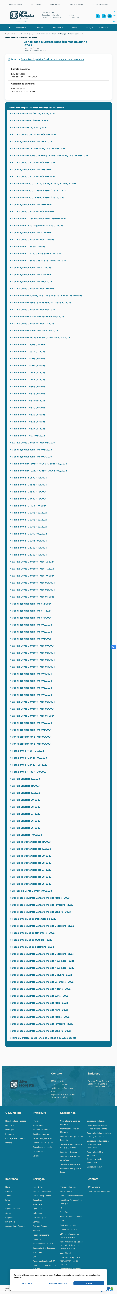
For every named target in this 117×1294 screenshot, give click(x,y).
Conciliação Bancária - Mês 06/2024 (31, 680)
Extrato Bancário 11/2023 (25, 785)
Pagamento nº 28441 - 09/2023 (28, 757)
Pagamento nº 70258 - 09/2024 (28, 512)
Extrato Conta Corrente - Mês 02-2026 (32, 176)
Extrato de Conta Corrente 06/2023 (30, 876)
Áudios (8, 1195)
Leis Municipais (39, 1217)
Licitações (37, 1213)
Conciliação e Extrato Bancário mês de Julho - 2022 (39, 995)
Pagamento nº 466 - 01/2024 (27, 750)
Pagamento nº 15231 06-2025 (27, 435)
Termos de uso (27, 1283)
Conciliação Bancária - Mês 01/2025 (31, 638)
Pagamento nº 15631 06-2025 (27, 400)
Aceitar (89, 1283)
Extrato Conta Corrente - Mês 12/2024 (32, 561)
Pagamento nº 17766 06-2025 (27, 372)
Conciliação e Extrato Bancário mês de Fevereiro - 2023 (41, 904)
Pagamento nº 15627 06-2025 (27, 428)
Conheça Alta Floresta (15, 1138)
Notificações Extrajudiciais (71, 1195)
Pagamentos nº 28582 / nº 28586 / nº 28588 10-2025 (40, 302)
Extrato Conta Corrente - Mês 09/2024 (32, 582)
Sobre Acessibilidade (100, 4)
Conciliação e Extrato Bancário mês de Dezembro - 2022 (42, 925)
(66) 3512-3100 (48, 13)
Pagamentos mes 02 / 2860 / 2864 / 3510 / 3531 (38, 197)
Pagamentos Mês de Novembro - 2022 (32, 932)
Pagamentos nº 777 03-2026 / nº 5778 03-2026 (37, 148)
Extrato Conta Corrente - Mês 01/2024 (32, 715)
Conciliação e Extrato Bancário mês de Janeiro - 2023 (40, 911)
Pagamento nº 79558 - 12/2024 (28, 484)
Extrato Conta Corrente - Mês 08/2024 (32, 589)
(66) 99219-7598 (61, 1084)
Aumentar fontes (15, 4)
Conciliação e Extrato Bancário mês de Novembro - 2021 (42, 960)
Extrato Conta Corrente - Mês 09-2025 (32, 309)
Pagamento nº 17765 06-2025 (27, 379)
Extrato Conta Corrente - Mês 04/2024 (32, 666)
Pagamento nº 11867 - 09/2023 (28, 771)
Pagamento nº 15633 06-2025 (27, 393)
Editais (36, 1156)
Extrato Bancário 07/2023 (25, 813)
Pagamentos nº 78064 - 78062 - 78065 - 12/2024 (38, 463)
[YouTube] (110, 16)
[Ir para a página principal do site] (22, 15)
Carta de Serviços (40, 1226)
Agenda (8, 1191)
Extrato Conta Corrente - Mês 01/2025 (32, 596)
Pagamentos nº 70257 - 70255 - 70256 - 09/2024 (38, 470)
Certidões (64, 1212)
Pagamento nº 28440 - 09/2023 (28, 764)
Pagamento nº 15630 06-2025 (27, 407)
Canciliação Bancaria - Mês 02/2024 (31, 736)
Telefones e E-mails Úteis (99, 1191)
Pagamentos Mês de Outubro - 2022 (31, 939)
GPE (34, 1257)
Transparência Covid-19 (43, 1243)
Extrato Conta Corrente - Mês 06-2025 (32, 442)
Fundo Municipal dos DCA (44, 1261)
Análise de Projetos (68, 1187)
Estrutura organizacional (43, 1138)
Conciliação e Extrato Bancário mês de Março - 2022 (39, 1017)
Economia (9, 1134)
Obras (8, 1213)
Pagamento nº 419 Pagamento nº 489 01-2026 (36, 225)
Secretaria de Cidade (69, 1152)
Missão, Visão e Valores (43, 1143)
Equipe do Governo (41, 1129)
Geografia (9, 1125)
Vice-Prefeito (38, 1125)
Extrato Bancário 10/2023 (25, 792)
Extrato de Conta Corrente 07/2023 (30, 869)
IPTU (62, 1221)
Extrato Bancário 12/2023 (25, 778)
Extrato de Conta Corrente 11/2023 (30, 841)
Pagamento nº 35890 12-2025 (27, 246)
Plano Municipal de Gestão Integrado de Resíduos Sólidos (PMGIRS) (71, 1245)
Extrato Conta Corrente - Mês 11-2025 (32, 323)
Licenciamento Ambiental (70, 1268)
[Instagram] (104, 16)
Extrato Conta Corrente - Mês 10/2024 (32, 575)
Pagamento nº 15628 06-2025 (27, 421)
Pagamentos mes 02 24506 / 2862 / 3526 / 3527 (38, 190)
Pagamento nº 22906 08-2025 (28, 344)
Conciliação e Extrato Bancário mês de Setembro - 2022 (41, 981)
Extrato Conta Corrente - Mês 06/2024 (32, 652)
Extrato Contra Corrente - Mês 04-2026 (33, 134)
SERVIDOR (37, 1252)
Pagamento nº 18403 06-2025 (27, 358)
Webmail (36, 1230)
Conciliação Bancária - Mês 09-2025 (31, 281)
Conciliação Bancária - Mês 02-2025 (31, 456)
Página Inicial (10, 34)
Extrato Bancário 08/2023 (25, 806)
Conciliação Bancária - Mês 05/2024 (31, 687)
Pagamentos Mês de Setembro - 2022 (32, 946)
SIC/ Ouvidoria (94, 1187)
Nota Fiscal (38, 1204)
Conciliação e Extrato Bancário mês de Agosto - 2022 (40, 988)
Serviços (89, 27)
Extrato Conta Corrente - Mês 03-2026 (32, 162)
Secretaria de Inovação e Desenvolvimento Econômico (98, 1144)
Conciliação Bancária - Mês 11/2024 (30, 610)
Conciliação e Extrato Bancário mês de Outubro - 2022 (41, 974)
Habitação (37, 1209)
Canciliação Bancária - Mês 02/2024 (31, 743)
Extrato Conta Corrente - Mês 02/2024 (32, 708)
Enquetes (9, 1217)
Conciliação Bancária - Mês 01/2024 (31, 729)
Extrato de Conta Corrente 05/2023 (30, 883)
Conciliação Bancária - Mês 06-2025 (31, 449)
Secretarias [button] (57, 27)
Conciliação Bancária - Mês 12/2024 (30, 603)
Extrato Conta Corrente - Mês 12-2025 (32, 239)
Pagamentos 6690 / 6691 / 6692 (29, 120)
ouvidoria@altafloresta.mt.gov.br (63, 1089)
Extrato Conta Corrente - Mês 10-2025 (32, 288)
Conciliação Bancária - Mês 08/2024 (31, 631)
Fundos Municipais (68, 1225)
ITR (61, 1208)
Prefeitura (39, 27)
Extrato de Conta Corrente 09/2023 (30, 855)
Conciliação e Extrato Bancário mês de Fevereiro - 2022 (41, 1024)
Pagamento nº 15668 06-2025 (27, 386)
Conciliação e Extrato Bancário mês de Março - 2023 (40, 897)
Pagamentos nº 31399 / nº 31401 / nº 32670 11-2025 (40, 337)
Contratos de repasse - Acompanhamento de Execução (70, 1260)
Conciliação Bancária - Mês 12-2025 (31, 232)
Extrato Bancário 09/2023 (25, 799)
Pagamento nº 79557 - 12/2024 (28, 491)
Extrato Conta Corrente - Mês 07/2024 (32, 645)
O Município (21, 27)
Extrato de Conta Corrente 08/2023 (30, 862)
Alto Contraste (36, 4)
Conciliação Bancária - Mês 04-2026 (31, 141)
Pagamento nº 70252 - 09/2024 (28, 533)
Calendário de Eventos (15, 1226)
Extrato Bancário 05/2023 (25, 827)
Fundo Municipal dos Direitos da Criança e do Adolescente (57, 34)
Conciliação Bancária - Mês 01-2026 (31, 204)
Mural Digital (65, 1253)
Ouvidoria (37, 1239)
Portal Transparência (42, 1195)
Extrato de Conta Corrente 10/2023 (30, 848)
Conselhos (37, 1200)
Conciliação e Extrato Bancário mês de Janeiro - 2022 (40, 1031)
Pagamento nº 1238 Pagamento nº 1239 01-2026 (38, 218)
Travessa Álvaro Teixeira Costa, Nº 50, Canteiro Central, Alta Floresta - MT (99, 1084)
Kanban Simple (66, 1191)
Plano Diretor (38, 1187)
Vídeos (8, 1204)
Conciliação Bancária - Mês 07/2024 (31, 673)
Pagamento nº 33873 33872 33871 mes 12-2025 (38, 260)
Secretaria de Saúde (96, 1167)
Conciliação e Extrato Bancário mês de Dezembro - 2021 (42, 953)
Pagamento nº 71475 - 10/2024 (28, 505)
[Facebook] (98, 16)
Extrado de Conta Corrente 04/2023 (31, 890)
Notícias (8, 1187)
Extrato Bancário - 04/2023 (26, 834)
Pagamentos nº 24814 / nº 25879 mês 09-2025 (37, 316)
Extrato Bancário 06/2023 (25, 820)
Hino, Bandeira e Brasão (15, 1121)
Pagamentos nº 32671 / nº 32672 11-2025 (34, 330)
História (8, 1143)
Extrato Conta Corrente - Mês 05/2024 (32, 659)
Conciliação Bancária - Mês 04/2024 (31, 694)
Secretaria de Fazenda (96, 1121)
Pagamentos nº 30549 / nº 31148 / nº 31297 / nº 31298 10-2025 (46, 295)
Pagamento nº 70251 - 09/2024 (28, 540)
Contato (103, 27)
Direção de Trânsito (68, 1229)
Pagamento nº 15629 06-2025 (27, 414)
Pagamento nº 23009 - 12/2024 (28, 547)
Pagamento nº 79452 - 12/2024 (28, 498)
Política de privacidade (58, 1283)
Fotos (7, 1200)
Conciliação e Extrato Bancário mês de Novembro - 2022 (42, 967)
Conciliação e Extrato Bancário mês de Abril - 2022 (39, 1009)
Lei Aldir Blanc (39, 1151)
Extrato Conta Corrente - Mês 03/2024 (32, 701)
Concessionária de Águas (44, 1248)
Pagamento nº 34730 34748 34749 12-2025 (35, 253)
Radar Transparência (42, 1235)
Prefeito (36, 1121)
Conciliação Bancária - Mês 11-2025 (30, 267)
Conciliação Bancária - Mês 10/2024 (31, 617)
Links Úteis (10, 1222)
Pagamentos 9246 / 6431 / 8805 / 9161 (32, 113)
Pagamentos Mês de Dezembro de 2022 (33, 918)
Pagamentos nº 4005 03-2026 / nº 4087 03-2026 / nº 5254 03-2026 (49, 155)
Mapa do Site (55, 4)
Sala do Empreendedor (43, 1191)
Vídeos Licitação (12, 1209)
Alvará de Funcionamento (71, 1216)
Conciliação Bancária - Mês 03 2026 (31, 169)
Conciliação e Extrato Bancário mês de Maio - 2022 (39, 1002)
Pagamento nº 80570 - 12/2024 (28, 477)
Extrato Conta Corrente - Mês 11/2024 (32, 568)
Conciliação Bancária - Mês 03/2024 (31, 722)
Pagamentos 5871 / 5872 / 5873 (29, 127)
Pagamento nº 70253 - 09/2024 (28, 519)
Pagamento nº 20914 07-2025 (27, 351)
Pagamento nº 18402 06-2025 (27, 365)
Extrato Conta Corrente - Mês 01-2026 (32, 211)
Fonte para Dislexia (76, 4)
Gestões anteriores (41, 1134)
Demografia (10, 1129)
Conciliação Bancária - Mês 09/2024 (31, 624)
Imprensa (73, 27)
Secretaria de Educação (70, 1164)
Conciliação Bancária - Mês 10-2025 (31, 274)
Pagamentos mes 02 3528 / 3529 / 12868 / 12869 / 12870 (43, 183)
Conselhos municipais (42, 1147)
